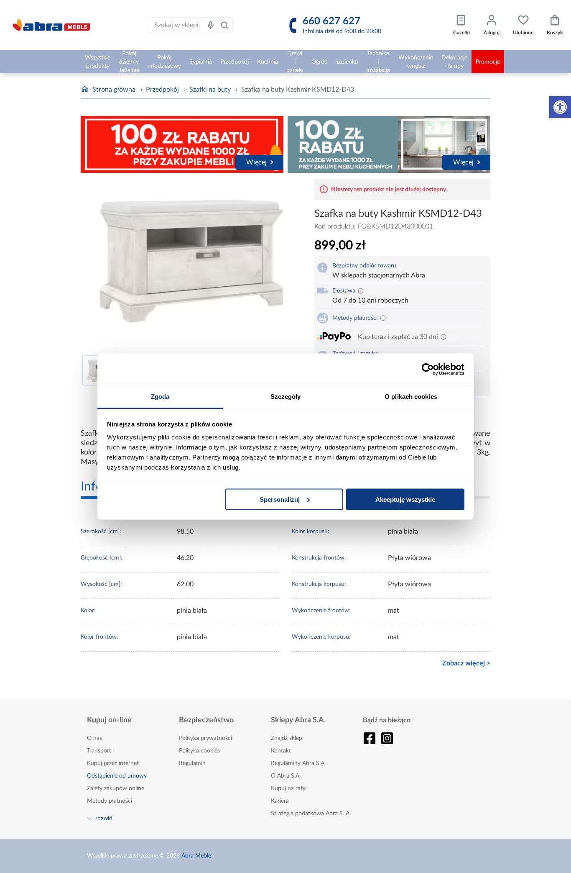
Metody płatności (109, 801)
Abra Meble (196, 856)
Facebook (369, 738)
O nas (94, 738)
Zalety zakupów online (115, 788)
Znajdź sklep (286, 738)
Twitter (387, 738)
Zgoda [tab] (160, 396)
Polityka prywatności (205, 738)
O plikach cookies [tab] (411, 396)
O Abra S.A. (286, 776)
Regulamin (192, 763)
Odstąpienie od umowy (117, 776)
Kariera (280, 801)
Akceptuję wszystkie (405, 499)
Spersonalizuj (280, 499)
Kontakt (281, 751)
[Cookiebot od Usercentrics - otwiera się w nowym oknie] (427, 369)
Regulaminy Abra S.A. (298, 763)
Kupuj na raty (288, 788)
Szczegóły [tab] (285, 396)
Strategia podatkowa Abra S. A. (311, 814)
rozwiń (103, 818)
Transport (99, 751)
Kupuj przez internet (113, 763)
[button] (560, 107)
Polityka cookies (199, 751)
